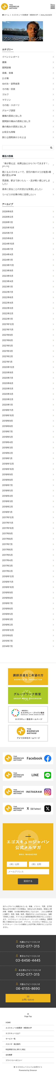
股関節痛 (6, 67)
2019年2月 (7, 453)
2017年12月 (8, 517)
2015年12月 (8, 630)
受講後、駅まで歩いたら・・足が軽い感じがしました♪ (26, 182)
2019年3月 (7, 447)
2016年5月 (7, 614)
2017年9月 (7, 533)
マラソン (6, 99)
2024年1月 (7, 259)
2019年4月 (7, 442)
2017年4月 (7, 560)
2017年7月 (7, 544)
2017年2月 (7, 571)
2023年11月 (8, 265)
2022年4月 (7, 302)
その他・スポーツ (11, 105)
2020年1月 (7, 404)
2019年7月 (7, 431)
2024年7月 (7, 249)
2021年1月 (7, 361)
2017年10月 (8, 528)
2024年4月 (7, 254)
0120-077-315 (28, 946)
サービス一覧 (10, 1039)
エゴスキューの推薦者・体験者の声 (19, 1028)
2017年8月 (7, 538)
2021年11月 (7, 329)
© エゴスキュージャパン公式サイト (28, 1067)
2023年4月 (7, 281)
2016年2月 (7, 624)
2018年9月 (7, 474)
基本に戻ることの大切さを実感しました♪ (22, 189)
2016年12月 (8, 576)
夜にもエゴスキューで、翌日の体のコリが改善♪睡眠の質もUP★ (26, 173)
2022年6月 (7, 297)
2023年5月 (7, 276)
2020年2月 (7, 399)
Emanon (33, 1070)
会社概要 (9, 1055)
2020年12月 (8, 367)
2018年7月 (7, 485)
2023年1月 (7, 286)
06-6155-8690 (28, 989)
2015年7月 (7, 640)
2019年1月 (7, 458)
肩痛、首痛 (7, 73)
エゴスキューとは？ (13, 1033)
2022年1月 (7, 318)
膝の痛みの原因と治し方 (14, 126)
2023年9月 (7, 270)
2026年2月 (7, 216)
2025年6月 (7, 238)
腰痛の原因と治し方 (12, 115)
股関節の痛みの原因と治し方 (16, 121)
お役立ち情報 (8, 132)
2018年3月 (7, 501)
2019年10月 (8, 415)
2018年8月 (7, 479)
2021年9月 (7, 335)
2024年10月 (8, 243)
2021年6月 (7, 340)
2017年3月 (7, 565)
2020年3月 (7, 394)
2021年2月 (7, 356)
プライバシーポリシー (14, 1060)
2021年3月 (7, 351)
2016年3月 (7, 619)
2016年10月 (8, 587)
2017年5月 (7, 555)
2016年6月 (7, 608)
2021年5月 (7, 345)
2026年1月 (7, 222)
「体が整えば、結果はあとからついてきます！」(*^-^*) (26, 165)
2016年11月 (7, 581)
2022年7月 (7, 292)
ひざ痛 (5, 78)
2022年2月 (7, 313)
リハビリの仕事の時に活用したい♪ (19, 194)
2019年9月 (7, 420)
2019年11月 (7, 410)
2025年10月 (8, 227)
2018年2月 (7, 506)
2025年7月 (7, 233)
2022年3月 (7, 308)
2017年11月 (7, 522)
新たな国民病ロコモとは (14, 137)
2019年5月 (7, 436)
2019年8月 (7, 426)
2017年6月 (7, 549)
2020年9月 (7, 372)
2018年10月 (8, 469)
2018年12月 (8, 463)
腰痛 (4, 62)
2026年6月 (7, 211)
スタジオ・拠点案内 (13, 1044)
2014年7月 (7, 646)
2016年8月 (7, 597)
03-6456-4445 (28, 960)
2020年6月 (7, 383)
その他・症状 (8, 89)
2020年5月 (7, 388)
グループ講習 (8, 110)
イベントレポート (11, 56)
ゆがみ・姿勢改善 (11, 83)
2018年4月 (7, 496)
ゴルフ (5, 94)
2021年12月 (8, 324)
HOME (8, 1022)
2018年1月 (7, 512)
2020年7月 (7, 377)
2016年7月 (7, 603)
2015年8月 (7, 635)
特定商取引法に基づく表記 (15, 1049)
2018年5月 (7, 490)
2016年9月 (7, 592)
